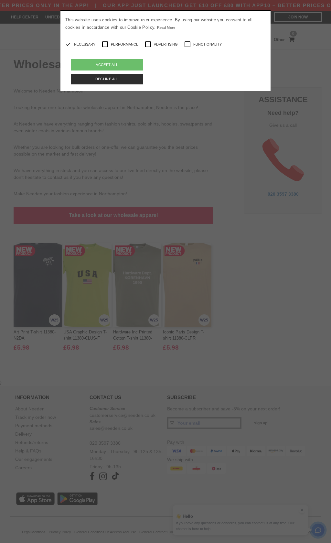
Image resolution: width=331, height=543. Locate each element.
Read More (166, 27)
